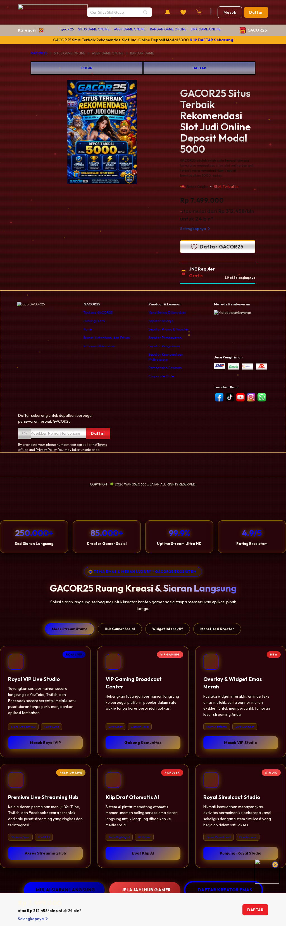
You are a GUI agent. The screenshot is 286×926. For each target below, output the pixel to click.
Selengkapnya (193, 228)
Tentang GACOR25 (98, 312)
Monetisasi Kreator (217, 629)
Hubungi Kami (94, 321)
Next (158, 133)
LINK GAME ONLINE (206, 29)
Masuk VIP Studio (240, 742)
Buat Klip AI (143, 853)
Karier (88, 329)
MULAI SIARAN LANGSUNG (65, 889)
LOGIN (86, 68)
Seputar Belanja (161, 321)
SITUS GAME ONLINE (93, 29)
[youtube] (240, 397)
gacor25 (67, 29)
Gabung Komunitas (142, 742)
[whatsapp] (261, 397)
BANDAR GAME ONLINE (168, 29)
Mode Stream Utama (69, 629)
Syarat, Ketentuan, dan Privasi (107, 338)
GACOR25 (39, 53)
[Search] (145, 12)
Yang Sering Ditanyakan (167, 312)
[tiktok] (230, 397)
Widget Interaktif (167, 629)
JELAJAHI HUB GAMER (146, 889)
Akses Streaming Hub (45, 853)
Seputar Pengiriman (164, 346)
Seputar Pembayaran (165, 338)
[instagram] (251, 397)
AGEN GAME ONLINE (130, 29)
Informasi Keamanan (100, 346)
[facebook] (219, 397)
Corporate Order (162, 376)
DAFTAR (199, 68)
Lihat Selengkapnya (240, 278)
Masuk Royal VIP (45, 742)
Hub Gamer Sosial (120, 629)
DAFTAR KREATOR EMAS (225, 889)
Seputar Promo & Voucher (169, 329)
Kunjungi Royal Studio (240, 853)
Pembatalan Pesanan (165, 368)
